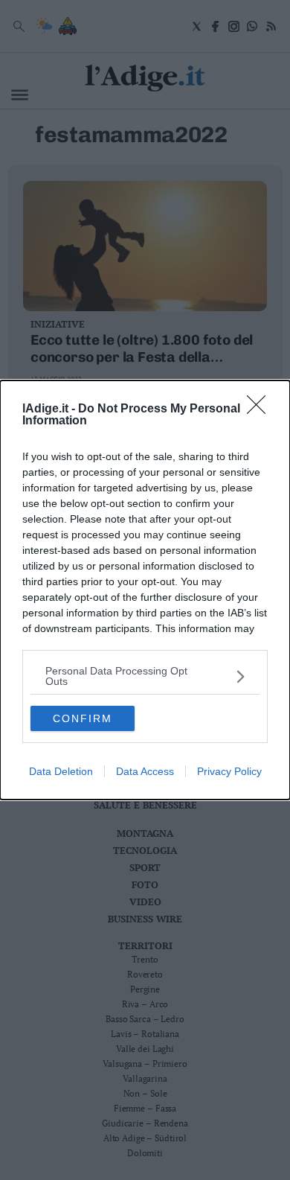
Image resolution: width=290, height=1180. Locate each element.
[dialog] (145, 590)
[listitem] (145, 676)
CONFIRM (82, 718)
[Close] (261, 409)
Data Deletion (61, 771)
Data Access (145, 771)
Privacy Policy (229, 771)
